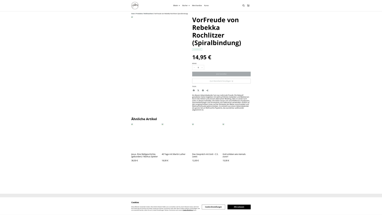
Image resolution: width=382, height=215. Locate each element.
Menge (194, 63)
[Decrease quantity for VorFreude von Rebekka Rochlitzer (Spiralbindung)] (194, 67)
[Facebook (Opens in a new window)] (193, 90)
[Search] (243, 5)
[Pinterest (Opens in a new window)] (202, 90)
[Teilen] (207, 90)
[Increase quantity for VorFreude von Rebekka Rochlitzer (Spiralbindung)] (202, 67)
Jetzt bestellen (221, 74)
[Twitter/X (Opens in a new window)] (198, 90)
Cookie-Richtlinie (188, 210)
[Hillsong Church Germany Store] (134, 5)
